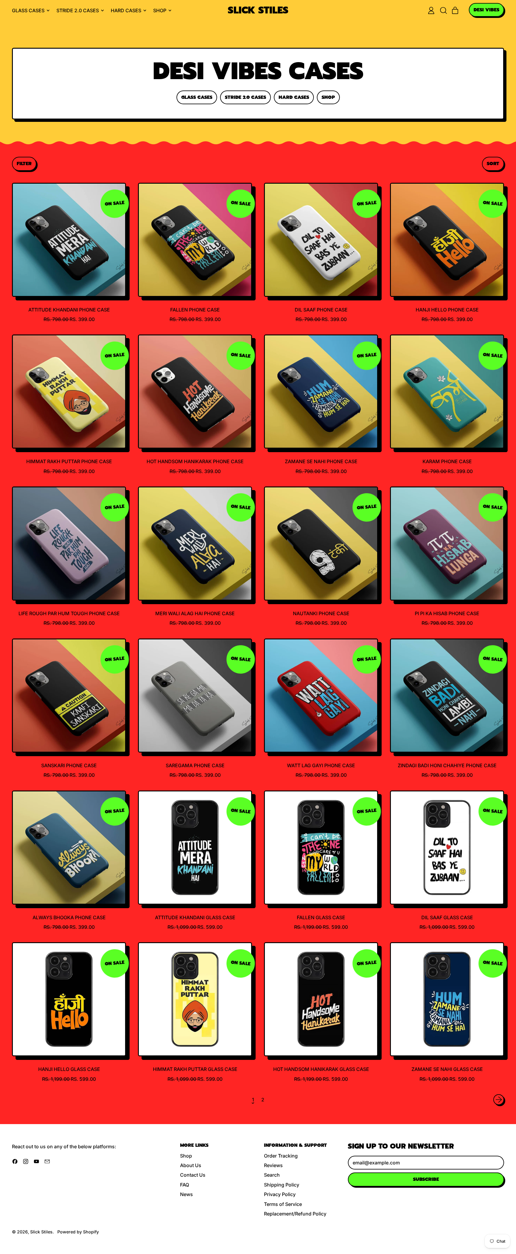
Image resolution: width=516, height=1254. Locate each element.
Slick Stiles (258, 10)
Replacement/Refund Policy (295, 1214)
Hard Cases (294, 97)
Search (272, 1175)
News (186, 1194)
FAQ (184, 1185)
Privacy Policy (280, 1194)
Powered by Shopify (78, 1231)
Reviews (273, 1165)
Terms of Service (283, 1204)
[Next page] (498, 1099)
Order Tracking (281, 1156)
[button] (443, 10)
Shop (328, 97)
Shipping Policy (281, 1185)
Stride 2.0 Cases (245, 97)
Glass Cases (196, 97)
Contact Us (192, 1175)
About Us (190, 1165)
